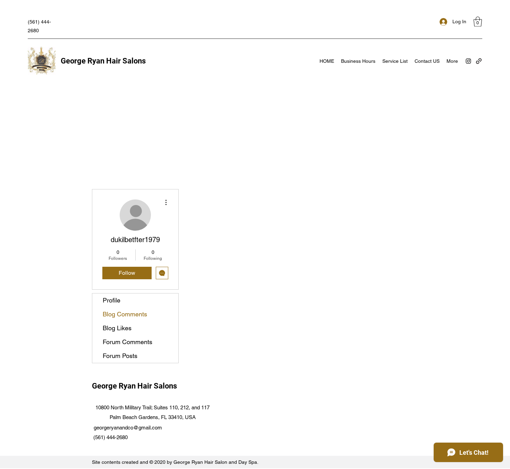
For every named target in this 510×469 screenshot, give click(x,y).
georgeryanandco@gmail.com (128, 427)
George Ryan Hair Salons (103, 61)
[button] (478, 22)
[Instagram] (468, 61)
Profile (111, 300)
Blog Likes (117, 328)
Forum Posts (120, 355)
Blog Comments (125, 314)
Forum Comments (127, 342)
